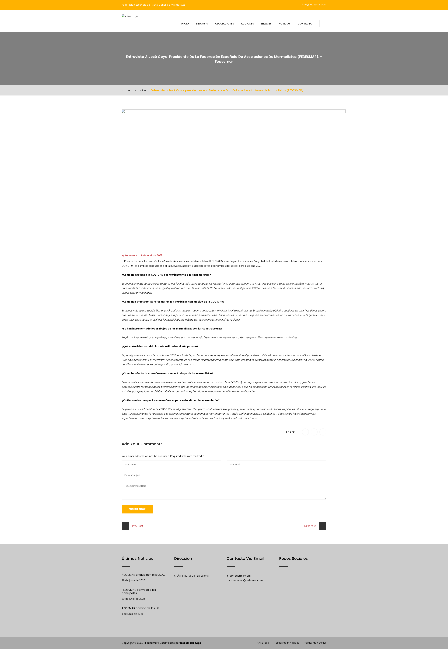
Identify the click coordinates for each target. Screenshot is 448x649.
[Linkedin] (318, 581)
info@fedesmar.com (314, 4)
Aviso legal (263, 643)
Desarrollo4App (190, 643)
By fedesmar (129, 255)
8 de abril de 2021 (151, 255)
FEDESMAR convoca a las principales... (139, 591)
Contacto (305, 23)
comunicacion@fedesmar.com (245, 580)
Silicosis (202, 23)
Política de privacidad (286, 643)
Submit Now (137, 509)
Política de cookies (315, 643)
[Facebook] (281, 581)
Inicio (185, 23)
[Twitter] (290, 581)
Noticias (285, 23)
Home (126, 90)
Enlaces (266, 23)
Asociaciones (224, 23)
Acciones (247, 23)
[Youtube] (299, 581)
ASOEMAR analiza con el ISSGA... (143, 575)
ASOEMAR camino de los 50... (141, 608)
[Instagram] (308, 581)
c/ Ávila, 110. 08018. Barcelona (191, 576)
